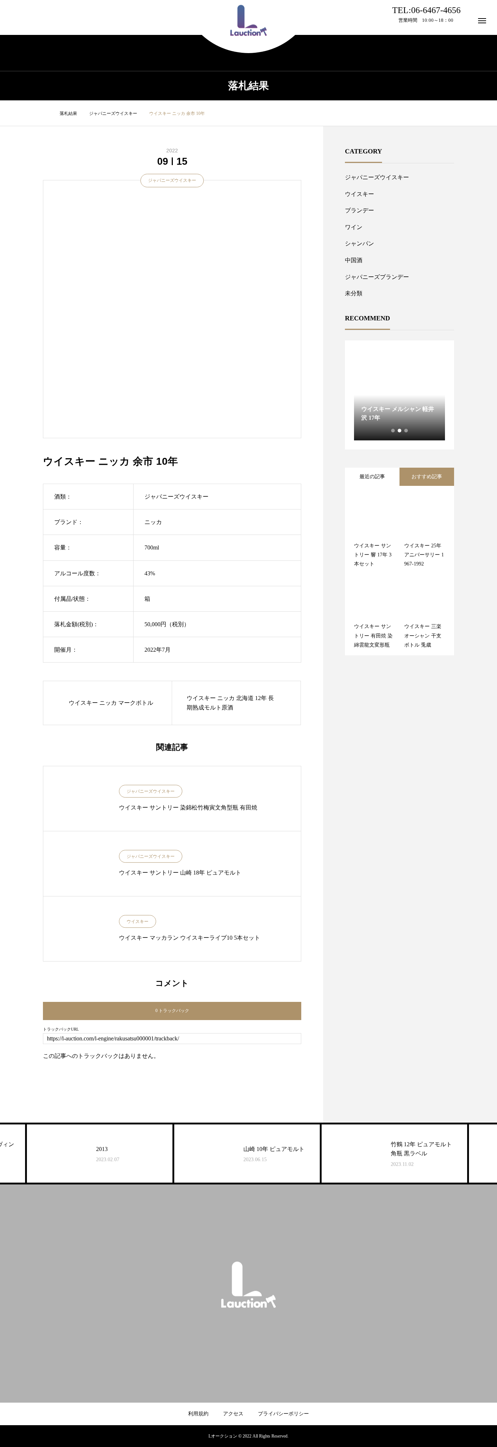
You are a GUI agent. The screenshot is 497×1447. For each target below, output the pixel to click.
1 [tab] (393, 430)
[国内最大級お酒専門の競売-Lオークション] (248, 20)
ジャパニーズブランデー (377, 277)
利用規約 (198, 1413)
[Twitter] (254, 1322)
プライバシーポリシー (283, 1413)
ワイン (353, 227)
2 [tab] (400, 430)
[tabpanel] (399, 394)
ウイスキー (137, 921)
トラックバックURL (61, 1029)
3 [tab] (406, 430)
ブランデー (359, 210)
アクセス (233, 1413)
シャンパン (359, 243)
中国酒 (353, 260)
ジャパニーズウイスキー (172, 180)
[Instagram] (243, 1322)
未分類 (353, 293)
